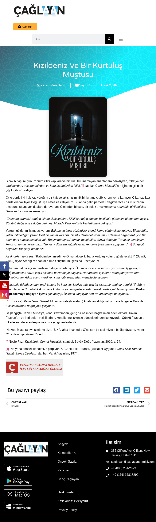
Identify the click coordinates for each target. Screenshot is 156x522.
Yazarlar (63, 470)
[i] (83, 185)
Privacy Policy (67, 509)
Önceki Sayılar (67, 461)
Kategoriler (65, 452)
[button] (121, 39)
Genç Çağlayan (68, 479)
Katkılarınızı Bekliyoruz (73, 501)
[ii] (130, 244)
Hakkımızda (66, 492)
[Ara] (109, 39)
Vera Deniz (58, 85)
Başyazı (63, 444)
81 (89, 85)
